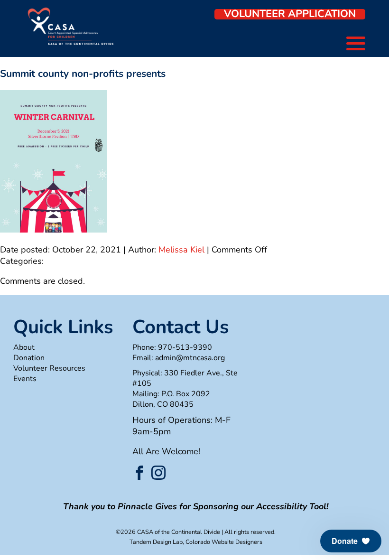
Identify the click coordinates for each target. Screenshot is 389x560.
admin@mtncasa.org (190, 358)
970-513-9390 (185, 347)
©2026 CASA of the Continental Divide (168, 532)
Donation (29, 358)
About (24, 347)
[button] (350, 541)
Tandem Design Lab (156, 542)
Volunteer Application (290, 14)
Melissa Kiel (181, 249)
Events (25, 378)
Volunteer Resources (49, 368)
